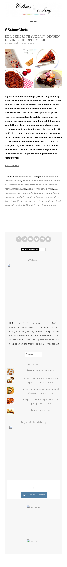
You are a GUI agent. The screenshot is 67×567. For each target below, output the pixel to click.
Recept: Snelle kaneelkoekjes (40, 370)
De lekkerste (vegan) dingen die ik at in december (32, 38)
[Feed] (19, 239)
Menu (33, 21)
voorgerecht (50, 205)
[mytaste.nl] (33, 541)
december (14, 184)
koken (44, 188)
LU (55, 188)
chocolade (42, 180)
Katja (30, 188)
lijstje (50, 188)
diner (32, 184)
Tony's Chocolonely (15, 205)
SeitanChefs (17, 201)
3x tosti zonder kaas (40, 410)
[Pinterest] (36, 239)
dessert (24, 184)
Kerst (36, 188)
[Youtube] (48, 239)
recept (28, 197)
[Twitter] (25, 239)
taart (58, 201)
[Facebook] (31, 239)
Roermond (50, 197)
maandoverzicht (13, 193)
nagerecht (28, 193)
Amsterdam (48, 176)
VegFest (38, 205)
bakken (17, 180)
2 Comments (28, 43)
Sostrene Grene (46, 201)
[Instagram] (42, 239)
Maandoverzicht (23, 176)
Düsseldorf (41, 184)
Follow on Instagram (36, 495)
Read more (12, 165)
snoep (27, 201)
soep (34, 201)
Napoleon (39, 193)
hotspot (15, 188)
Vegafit (29, 205)
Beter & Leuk (29, 180)
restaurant (38, 197)
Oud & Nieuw (52, 193)
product (20, 197)
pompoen (10, 197)
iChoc (23, 188)
